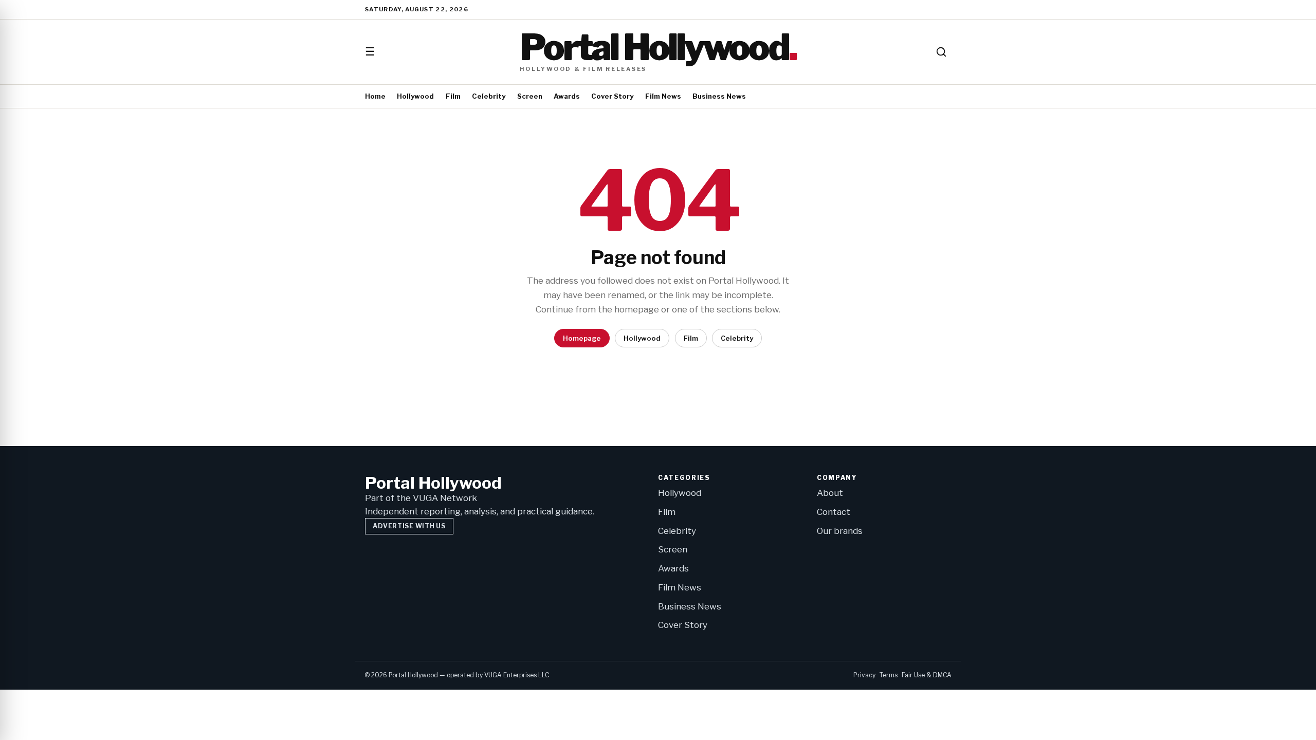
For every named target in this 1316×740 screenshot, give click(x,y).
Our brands (840, 531)
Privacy (864, 675)
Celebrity (488, 96)
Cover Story (612, 96)
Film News (663, 96)
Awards (567, 96)
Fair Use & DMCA (927, 675)
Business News (719, 96)
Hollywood (415, 96)
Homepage (582, 338)
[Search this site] (941, 52)
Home (375, 96)
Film (453, 96)
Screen (529, 96)
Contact (833, 512)
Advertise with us (409, 526)
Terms (889, 675)
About (830, 493)
